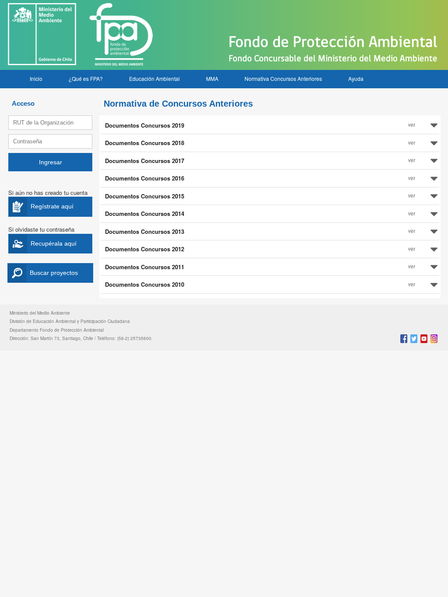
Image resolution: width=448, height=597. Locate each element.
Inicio (36, 78)
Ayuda (356, 78)
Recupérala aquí (54, 243)
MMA (212, 78)
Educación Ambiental (154, 78)
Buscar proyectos (54, 272)
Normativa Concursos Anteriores (283, 78)
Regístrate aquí (52, 206)
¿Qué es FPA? (86, 78)
